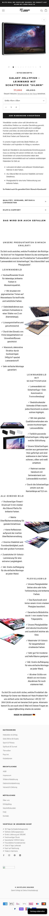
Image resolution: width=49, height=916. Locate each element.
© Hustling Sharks (24, 887)
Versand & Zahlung (10, 787)
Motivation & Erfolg (10, 735)
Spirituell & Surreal (10, 747)
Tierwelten (7, 750)
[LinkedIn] (20, 855)
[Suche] (42, 10)
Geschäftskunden (9, 808)
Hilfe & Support (12, 210)
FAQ (4, 812)
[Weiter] (40, 67)
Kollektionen (7, 758)
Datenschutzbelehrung (11, 783)
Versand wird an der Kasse (27, 94)
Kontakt (6, 816)
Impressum (7, 775)
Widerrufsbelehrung (10, 779)
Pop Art (6, 754)
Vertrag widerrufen (37, 911)
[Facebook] (4, 855)
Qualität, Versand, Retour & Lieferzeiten (19, 201)
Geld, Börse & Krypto (11, 739)
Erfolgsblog (7, 804)
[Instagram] (9, 855)
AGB (4, 771)
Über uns (6, 800)
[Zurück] (8, 67)
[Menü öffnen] (3, 10)
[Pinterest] (14, 855)
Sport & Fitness (9, 743)
